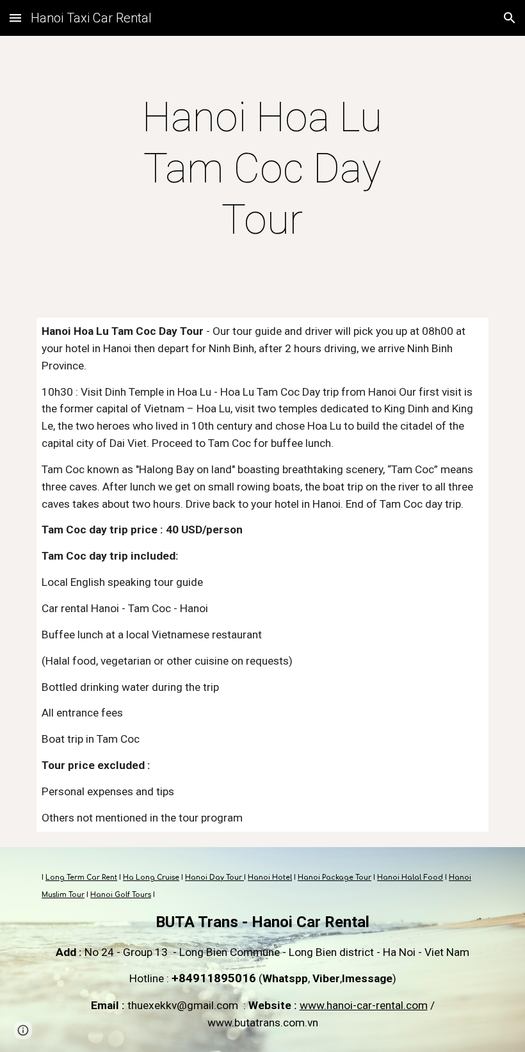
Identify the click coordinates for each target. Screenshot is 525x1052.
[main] (263, 169)
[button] (15, 17)
